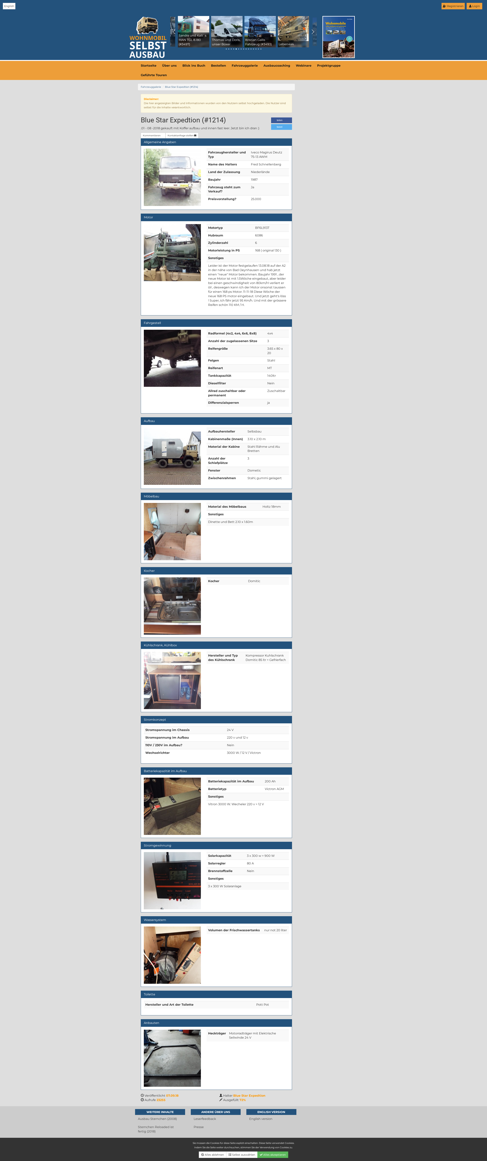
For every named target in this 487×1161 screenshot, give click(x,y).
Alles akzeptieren (274, 1154)
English (9, 6)
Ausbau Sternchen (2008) (157, 1119)
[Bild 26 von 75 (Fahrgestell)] (172, 358)
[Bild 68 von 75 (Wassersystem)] (172, 955)
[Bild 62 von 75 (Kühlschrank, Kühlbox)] (172, 680)
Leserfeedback (205, 1119)
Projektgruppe (329, 65)
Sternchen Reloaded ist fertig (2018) (156, 1129)
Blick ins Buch (193, 65)
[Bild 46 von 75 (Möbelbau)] (172, 531)
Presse (199, 1127)
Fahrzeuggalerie (245, 65)
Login (475, 6)
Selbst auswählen (243, 1154)
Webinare (303, 65)
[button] (281, 120)
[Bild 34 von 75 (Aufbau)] (172, 456)
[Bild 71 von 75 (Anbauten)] (172, 1058)
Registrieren (454, 6)
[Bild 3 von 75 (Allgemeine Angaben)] (172, 177)
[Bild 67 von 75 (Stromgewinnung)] (172, 880)
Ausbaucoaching (276, 65)
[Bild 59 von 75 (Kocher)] (172, 605)
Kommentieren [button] (152, 135)
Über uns (169, 65)
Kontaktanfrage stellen (181, 135)
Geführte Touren (154, 75)
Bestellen (218, 65)
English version (260, 1119)
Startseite (148, 65)
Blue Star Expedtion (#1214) (181, 86)
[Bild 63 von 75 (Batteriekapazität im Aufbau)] (172, 806)
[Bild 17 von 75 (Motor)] (172, 252)
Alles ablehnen (214, 1154)
